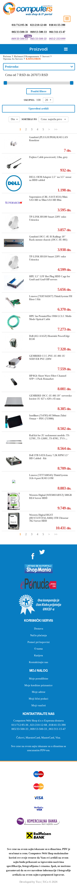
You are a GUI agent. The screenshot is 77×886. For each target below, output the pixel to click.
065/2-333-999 (57, 38)
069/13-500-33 (38, 31)
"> (32, 554)
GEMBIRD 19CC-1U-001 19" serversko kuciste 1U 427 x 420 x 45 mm (50, 397)
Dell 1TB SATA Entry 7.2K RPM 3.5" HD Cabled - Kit (49, 457)
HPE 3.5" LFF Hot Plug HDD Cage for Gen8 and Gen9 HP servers (49, 278)
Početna (7, 56)
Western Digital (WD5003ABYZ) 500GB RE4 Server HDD (50, 496)
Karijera (38, 655)
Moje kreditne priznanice (38, 685)
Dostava (38, 628)
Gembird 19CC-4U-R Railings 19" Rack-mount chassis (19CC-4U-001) (48, 238)
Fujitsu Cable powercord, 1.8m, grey (48, 157)
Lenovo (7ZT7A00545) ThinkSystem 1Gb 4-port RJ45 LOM (48, 476)
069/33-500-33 (19, 38)
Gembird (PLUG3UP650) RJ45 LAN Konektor (48, 139)
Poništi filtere (38, 91)
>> (55, 129)
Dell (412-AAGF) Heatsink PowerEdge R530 (49, 337)
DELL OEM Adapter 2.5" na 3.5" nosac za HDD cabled (50, 178)
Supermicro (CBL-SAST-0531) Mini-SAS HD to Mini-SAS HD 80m (48, 198)
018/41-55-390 (57, 24)
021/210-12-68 (38, 24)
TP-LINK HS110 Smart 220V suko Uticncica (47, 258)
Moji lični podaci (38, 698)
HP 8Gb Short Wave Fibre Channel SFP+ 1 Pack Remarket (47, 377)
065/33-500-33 (20, 31)
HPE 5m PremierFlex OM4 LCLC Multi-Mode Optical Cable (50, 317)
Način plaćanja (38, 635)
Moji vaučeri (38, 705)
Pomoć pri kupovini (39, 642)
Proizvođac (12, 66)
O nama (38, 648)
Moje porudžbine (38, 678)
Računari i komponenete (26, 56)
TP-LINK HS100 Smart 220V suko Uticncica (47, 218)
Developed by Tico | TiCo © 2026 (38, 881)
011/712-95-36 (20, 24)
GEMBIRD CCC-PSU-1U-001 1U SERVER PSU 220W (47, 357)
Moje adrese (38, 691)
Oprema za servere (13, 59)
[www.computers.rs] (27, 10)
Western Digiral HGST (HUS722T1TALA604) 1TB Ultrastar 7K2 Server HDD (48, 517)
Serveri (45, 56)
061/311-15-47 (57, 31)
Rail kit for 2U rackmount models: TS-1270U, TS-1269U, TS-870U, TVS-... (49, 437)
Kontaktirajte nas (38, 662)
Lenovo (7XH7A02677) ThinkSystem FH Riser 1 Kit (50, 298)
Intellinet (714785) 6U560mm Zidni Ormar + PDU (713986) (47, 417)
